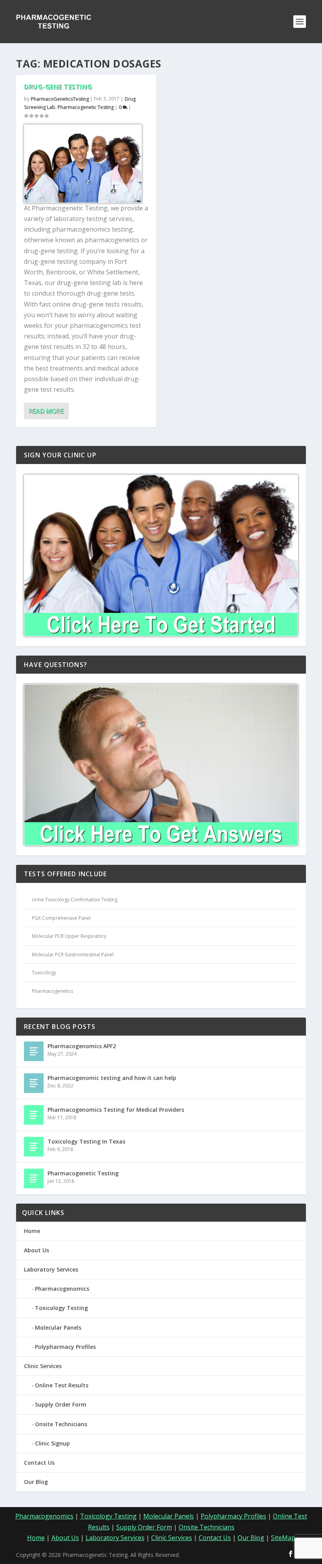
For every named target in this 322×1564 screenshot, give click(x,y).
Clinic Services (43, 1366)
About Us (36, 1250)
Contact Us (39, 1462)
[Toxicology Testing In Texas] (34, 1147)
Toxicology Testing (61, 1308)
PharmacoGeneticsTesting (60, 98)
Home (32, 1231)
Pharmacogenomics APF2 (82, 1046)
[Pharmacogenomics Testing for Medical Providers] (34, 1115)
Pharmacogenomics (62, 1288)
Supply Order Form (60, 1404)
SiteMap (283, 1537)
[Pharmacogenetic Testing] (34, 1178)
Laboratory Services (51, 1269)
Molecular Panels (58, 1327)
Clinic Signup (52, 1443)
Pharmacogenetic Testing (85, 107)
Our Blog (36, 1481)
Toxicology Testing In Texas (86, 1141)
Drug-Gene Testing (58, 86)
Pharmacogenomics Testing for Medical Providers (116, 1109)
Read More (46, 411)
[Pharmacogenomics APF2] (34, 1051)
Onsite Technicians (61, 1424)
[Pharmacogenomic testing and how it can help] (34, 1083)
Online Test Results (61, 1385)
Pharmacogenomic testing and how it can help (112, 1078)
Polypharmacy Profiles (65, 1346)
